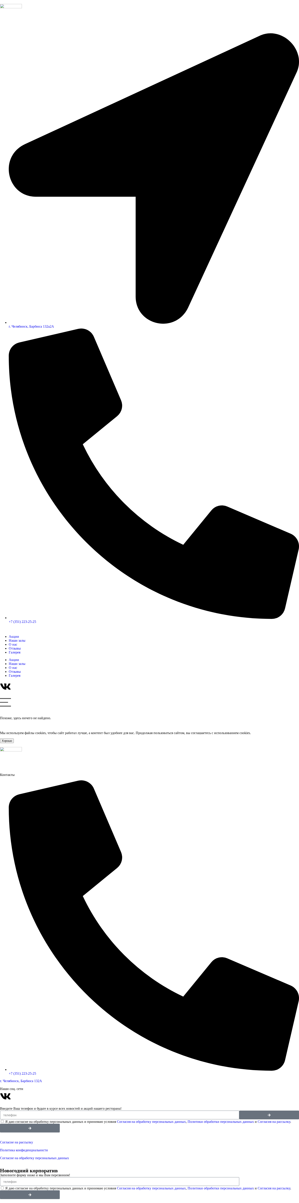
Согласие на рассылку (16, 1142)
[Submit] (269, 1115)
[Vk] (5, 1096)
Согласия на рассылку (274, 1122)
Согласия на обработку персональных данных (151, 1122)
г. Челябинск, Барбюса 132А (21, 1081)
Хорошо (7, 740)
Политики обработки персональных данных (221, 1122)
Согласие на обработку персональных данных (35, 1158)
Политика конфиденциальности (24, 1150)
